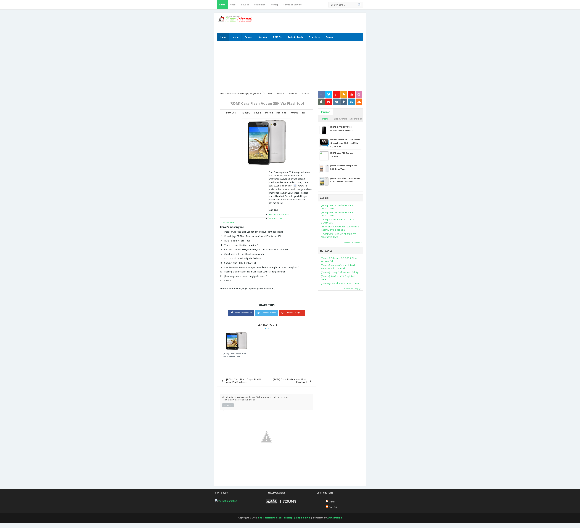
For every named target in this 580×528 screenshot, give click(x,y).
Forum (329, 37)
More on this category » (352, 242)
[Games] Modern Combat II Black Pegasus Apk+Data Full (338, 267)
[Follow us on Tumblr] (343, 102)
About (233, 4)
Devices (262, 37)
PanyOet (333, 507)
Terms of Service (292, 4)
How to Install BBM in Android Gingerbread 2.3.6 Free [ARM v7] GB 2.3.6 (345, 143)
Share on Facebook (243, 312)
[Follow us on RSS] (343, 94)
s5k (303, 112)
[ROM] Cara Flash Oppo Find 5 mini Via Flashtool (243, 381)
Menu (235, 37)
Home (222, 4)
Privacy (245, 4)
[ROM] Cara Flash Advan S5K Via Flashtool (234, 355)
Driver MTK (228, 222)
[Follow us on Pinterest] (328, 102)
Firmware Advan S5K (279, 214)
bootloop (281, 112)
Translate (314, 37)
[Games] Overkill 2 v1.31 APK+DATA (340, 283)
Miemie (332, 501)
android (268, 112)
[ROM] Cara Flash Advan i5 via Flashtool (290, 381)
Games (248, 37)
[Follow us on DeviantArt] (321, 102)
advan (257, 112)
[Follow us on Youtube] (351, 94)
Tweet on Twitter (269, 312)
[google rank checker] (226, 500)
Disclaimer (259, 4)
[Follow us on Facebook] (321, 94)
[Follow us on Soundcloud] (359, 102)
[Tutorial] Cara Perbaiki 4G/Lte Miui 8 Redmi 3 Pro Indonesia (340, 228)
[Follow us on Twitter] (328, 94)
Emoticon (228, 405)
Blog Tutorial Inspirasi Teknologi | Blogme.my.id (284, 517)
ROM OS (277, 37)
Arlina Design (334, 517)
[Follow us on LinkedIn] (351, 102)
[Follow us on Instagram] (336, 102)
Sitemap (274, 4)
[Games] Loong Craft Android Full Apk (340, 272)
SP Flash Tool (275, 218)
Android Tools (295, 37)
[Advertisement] (326, 22)
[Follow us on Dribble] (359, 94)
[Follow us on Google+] (336, 94)
